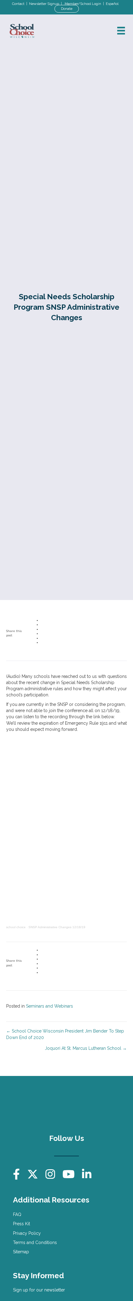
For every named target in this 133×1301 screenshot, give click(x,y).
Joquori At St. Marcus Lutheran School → (86, 1048)
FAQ (17, 1214)
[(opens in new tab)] (96, 1104)
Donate (66, 9)
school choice (16, 927)
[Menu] (121, 30)
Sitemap (21, 1251)
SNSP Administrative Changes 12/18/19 (56, 927)
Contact (18, 4)
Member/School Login (83, 4)
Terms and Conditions (35, 1242)
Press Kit (21, 1223)
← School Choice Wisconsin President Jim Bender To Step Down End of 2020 (65, 1034)
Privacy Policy (27, 1233)
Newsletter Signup (44, 4)
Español (112, 4)
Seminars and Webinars (49, 1006)
